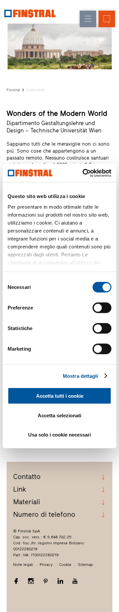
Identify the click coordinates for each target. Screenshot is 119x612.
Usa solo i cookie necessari (59, 435)
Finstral (13, 90)
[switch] (102, 308)
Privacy (46, 564)
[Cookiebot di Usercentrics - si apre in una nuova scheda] (84, 173)
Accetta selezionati (59, 415)
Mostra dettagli (80, 375)
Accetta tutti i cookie (59, 396)
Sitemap (85, 564)
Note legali (23, 564)
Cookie (65, 564)
